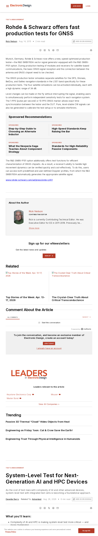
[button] (7, 6)
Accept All (86, 531)
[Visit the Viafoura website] (86, 329)
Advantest (36, 499)
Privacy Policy (10, 532)
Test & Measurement (15, 19)
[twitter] (49, 50)
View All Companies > (49, 404)
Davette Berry (12, 499)
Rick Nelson (11, 41)
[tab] (13, 317)
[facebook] (40, 50)
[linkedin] (45, 50)
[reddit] (53, 50)
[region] (49, 323)
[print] (91, 50)
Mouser (54, 394)
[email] (57, 50)
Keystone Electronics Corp (19, 394)
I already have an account (49, 348)
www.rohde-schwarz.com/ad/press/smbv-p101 (29, 180)
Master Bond (12, 398)
